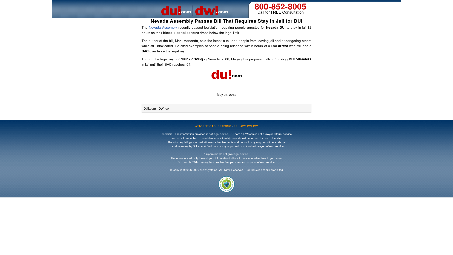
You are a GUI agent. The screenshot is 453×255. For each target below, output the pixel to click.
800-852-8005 (280, 6)
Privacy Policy (246, 126)
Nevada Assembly (163, 27)
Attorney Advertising (213, 126)
